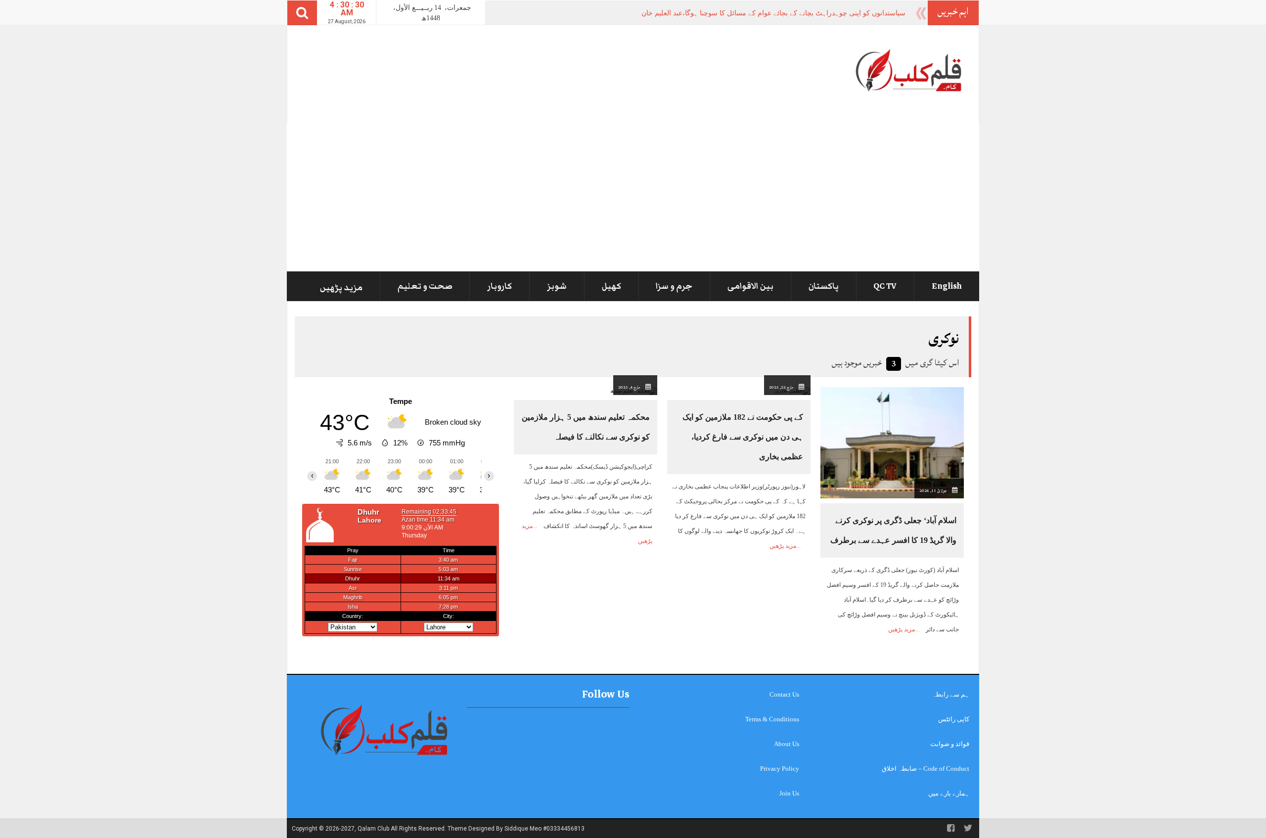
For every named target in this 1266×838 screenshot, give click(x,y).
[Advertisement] (633, 197)
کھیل (611, 286)
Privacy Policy (779, 768)
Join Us (789, 793)
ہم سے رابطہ (950, 694)
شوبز (557, 286)
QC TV (885, 286)
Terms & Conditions (772, 719)
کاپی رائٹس (953, 719)
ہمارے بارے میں (948, 793)
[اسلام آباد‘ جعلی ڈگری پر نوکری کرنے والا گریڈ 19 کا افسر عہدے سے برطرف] (892, 442)
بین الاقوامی (750, 286)
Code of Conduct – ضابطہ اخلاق (925, 768)
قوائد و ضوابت (949, 744)
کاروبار (499, 286)
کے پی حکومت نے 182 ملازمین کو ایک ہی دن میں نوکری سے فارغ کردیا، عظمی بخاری (742, 437)
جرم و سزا (674, 286)
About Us (786, 744)
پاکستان (824, 286)
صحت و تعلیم (425, 286)
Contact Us (784, 694)
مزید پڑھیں (341, 287)
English (947, 286)
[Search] (302, 12)
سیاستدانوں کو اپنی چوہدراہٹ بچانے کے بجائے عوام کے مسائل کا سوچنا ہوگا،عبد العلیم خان (773, 13)
